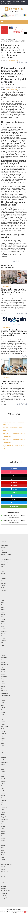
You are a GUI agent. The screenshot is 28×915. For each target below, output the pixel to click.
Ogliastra (3, 779)
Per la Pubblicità (16, 1)
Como (2, 705)
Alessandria (4, 657)
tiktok (14, 499)
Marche (3, 566)
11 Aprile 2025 (5, 60)
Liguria (3, 550)
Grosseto (3, 733)
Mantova (3, 760)
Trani (2, 850)
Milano (3, 607)
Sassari (3, 831)
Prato (2, 809)
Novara (3, 774)
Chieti (2, 703)
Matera (3, 764)
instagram (14, 472)
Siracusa (3, 838)
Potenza (3, 638)
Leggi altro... (4, 404)
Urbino (3, 859)
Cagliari (3, 645)
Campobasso (4, 631)
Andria (2, 660)
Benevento (4, 676)
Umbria (3, 569)
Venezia (3, 612)
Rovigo (3, 826)
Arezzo (3, 662)
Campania (3, 578)
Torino (2, 602)
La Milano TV (23, 1)
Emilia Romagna (5, 562)
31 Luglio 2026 (5, 386)
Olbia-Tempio (4, 781)
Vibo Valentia (4, 871)
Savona (3, 833)
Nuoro (2, 776)
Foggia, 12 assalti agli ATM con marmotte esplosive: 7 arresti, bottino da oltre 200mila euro (19, 30)
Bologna (3, 617)
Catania (3, 700)
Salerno (3, 829)
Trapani (3, 852)
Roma (2, 626)
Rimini (2, 824)
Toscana (3, 564)
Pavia (2, 790)
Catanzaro (3, 640)
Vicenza (3, 874)
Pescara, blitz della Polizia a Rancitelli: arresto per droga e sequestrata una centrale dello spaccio (14, 422)
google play (15, 506)
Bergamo (3, 679)
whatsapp (15, 492)
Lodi (2, 752)
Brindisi (3, 688)
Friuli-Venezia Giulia (6, 559)
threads (15, 478)
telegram (15, 496)
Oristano (3, 783)
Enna (2, 717)
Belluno (3, 674)
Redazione (9, 1)
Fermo (2, 719)
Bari (2, 636)
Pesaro (3, 795)
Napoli (3, 633)
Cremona (3, 710)
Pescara (3, 798)
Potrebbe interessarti (13, 60)
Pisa (2, 802)
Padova (3, 786)
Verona (3, 869)
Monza (2, 769)
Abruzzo (3, 573)
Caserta (3, 698)
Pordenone (4, 807)
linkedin (15, 489)
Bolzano (3, 684)
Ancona (3, 621)
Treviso (3, 855)
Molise (2, 576)
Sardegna (3, 590)
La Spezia (3, 741)
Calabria (3, 585)
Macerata (3, 757)
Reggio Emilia (4, 819)
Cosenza (3, 707)
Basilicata (3, 583)
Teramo (3, 845)
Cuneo (2, 714)
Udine (2, 857)
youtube (15, 482)
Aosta (2, 600)
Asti (2, 667)
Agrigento (3, 655)
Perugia (3, 624)
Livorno (3, 750)
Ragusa (3, 812)
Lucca (2, 755)
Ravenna (3, 814)
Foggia (3, 724)
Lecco (2, 748)
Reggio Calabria (5, 817)
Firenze (3, 619)
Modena (3, 767)
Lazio (2, 571)
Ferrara (3, 722)
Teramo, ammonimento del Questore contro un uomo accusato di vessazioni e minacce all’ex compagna (14, 434)
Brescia (3, 686)
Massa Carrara (4, 762)
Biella (2, 681)
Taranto (3, 843)
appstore (15, 502)
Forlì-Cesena (4, 726)
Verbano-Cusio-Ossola (6, 864)
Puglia (2, 581)
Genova (3, 605)
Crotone (3, 712)
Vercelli (3, 867)
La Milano (3, 1)
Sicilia (2, 588)
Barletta (3, 672)
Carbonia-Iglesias (5, 695)
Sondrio (3, 840)
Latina (2, 743)
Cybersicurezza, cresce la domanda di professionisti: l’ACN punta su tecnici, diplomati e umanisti (13, 381)
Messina (3, 771)
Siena (2, 836)
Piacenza (3, 800)
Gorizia (3, 731)
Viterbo (3, 876)
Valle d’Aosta (4, 545)
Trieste (3, 614)
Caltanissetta (4, 691)
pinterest (15, 485)
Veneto (3, 557)
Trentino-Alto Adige (6, 554)
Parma (2, 788)
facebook (15, 468)
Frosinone (3, 729)
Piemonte (3, 547)
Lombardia (4, 552)
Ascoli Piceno (4, 664)
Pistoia (3, 805)
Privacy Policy (4, 898)
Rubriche (3, 895)
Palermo (3, 643)
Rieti (2, 821)
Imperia (3, 736)
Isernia (3, 738)
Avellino (3, 669)
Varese (3, 862)
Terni (2, 848)
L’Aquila (3, 628)
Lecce (2, 745)
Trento (3, 609)
